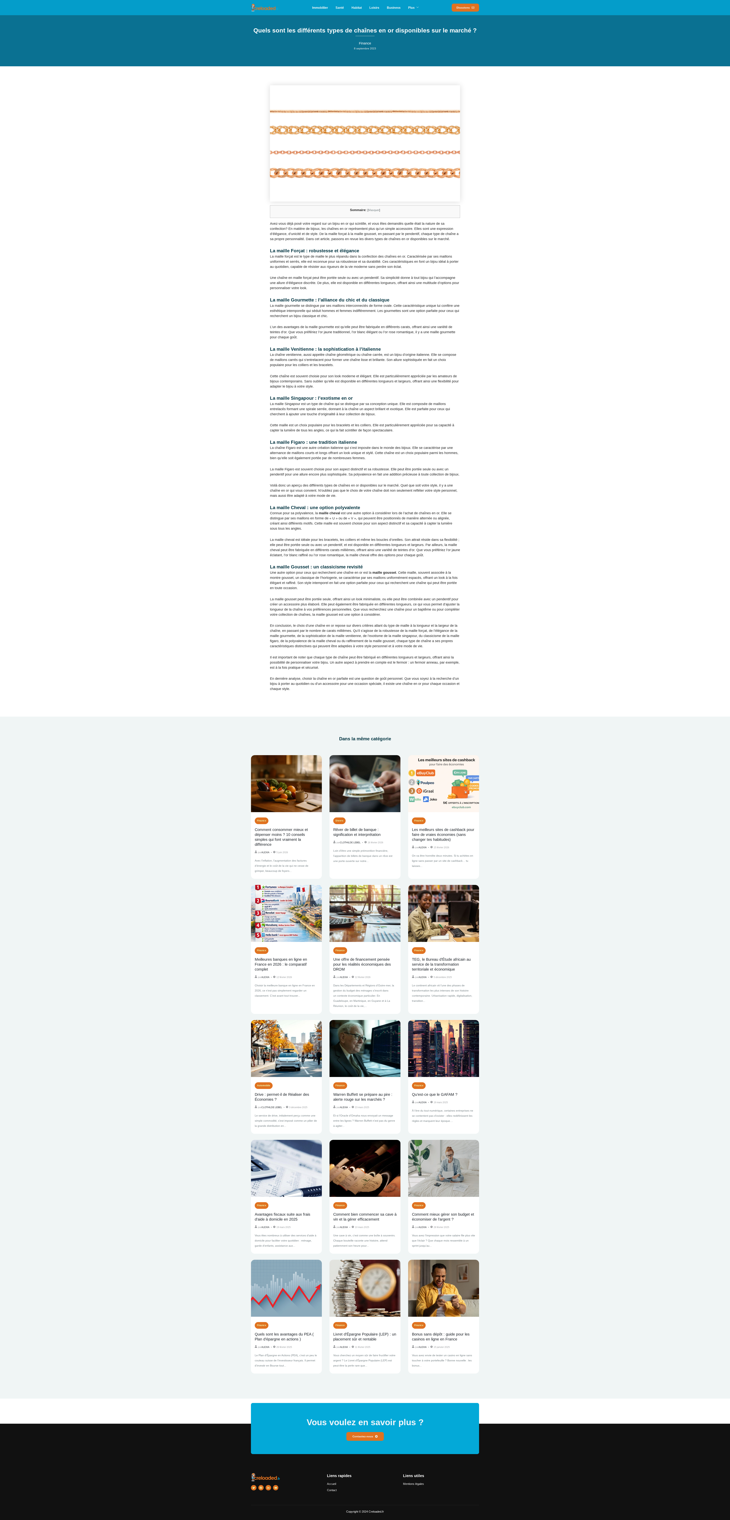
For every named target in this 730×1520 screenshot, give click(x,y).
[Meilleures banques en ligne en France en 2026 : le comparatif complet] (286, 913)
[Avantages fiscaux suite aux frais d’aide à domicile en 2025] (286, 1168)
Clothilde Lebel (350, 842)
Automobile (263, 1085)
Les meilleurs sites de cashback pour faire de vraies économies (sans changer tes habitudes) (443, 835)
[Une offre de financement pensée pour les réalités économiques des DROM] (364, 913)
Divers (339, 820)
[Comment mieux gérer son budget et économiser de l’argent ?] (443, 1168)
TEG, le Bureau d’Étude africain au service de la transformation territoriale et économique (441, 964)
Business (394, 7)
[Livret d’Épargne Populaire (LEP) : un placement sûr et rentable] (364, 1288)
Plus (411, 7)
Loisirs (374, 7)
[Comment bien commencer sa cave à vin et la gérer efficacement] (364, 1168)
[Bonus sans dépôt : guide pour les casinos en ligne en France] (443, 1288)
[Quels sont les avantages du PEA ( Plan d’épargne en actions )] (286, 1288)
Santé (340, 7)
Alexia (265, 852)
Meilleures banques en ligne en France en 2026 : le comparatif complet (281, 964)
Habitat (357, 7)
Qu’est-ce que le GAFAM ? (434, 1094)
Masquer (373, 210)
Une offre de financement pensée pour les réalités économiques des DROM (362, 964)
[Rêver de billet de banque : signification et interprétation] (364, 783)
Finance (261, 820)
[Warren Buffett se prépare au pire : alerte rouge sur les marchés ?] (364, 1048)
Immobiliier (320, 7)
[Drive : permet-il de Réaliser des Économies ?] (286, 1048)
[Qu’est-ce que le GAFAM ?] (443, 1048)
